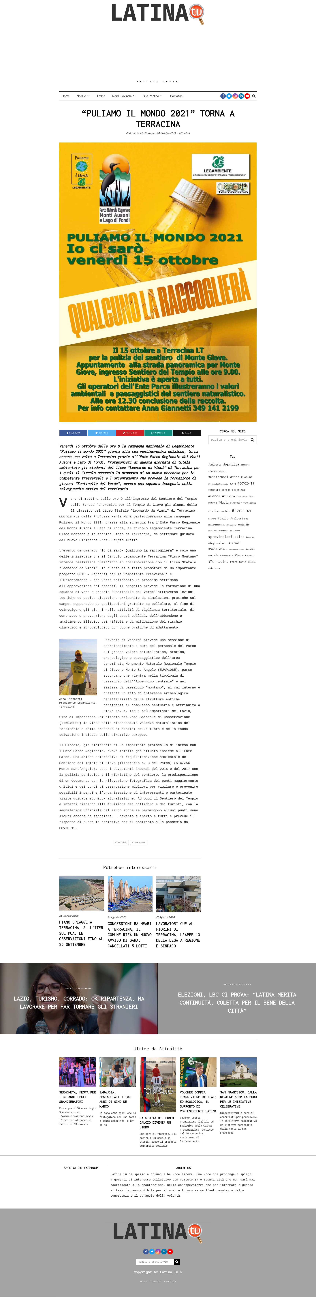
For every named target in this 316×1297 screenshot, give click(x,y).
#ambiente (121, 842)
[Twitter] (229, 96)
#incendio (236, 502)
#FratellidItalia (245, 496)
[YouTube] (247, 96)
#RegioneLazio (217, 543)
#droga (226, 489)
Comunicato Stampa (142, 133)
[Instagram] (235, 96)
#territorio (238, 561)
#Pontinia (224, 531)
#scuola (213, 555)
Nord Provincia (122, 96)
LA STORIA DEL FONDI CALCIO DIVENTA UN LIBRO (157, 1122)
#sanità (250, 549)
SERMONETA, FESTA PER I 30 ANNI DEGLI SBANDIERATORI (77, 1096)
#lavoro (212, 519)
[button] (252, 440)
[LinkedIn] (241, 96)
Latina (101, 96)
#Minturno (231, 525)
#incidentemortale (219, 511)
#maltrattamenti (216, 525)
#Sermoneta (226, 555)
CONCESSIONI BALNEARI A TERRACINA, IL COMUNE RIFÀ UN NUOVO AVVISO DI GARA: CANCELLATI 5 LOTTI (130, 934)
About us (170, 1281)
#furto (212, 502)
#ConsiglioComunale (218, 484)
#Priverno (235, 531)
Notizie (81, 96)
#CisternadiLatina (223, 477)
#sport (249, 555)
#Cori (233, 483)
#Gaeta (224, 502)
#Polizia (212, 531)
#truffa (251, 562)
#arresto (245, 464)
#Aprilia (231, 464)
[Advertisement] (158, 52)
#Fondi (214, 496)
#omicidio (243, 524)
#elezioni (238, 489)
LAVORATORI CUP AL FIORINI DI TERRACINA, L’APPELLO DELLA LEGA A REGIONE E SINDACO (178, 934)
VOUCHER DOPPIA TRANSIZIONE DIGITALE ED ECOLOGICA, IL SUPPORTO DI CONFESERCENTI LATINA (198, 1101)
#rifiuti (235, 543)
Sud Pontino (151, 96)
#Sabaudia (216, 549)
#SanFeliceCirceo (235, 550)
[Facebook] (223, 96)
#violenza (214, 568)
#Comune (247, 476)
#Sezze (239, 555)
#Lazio (223, 518)
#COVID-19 (246, 483)
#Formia (228, 496)
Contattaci (176, 96)
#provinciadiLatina (226, 537)
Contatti (155, 1281)
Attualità (184, 133)
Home (66, 96)
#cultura (214, 489)
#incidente (249, 502)
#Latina (241, 510)
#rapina (250, 537)
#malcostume (239, 518)
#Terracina (138, 842)
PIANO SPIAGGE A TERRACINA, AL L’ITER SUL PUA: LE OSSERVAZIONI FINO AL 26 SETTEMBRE (81, 933)
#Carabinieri (217, 471)
